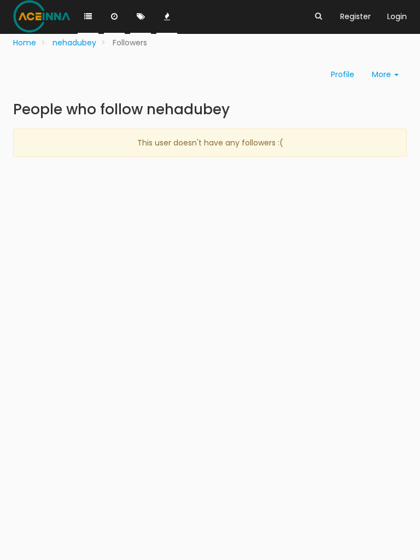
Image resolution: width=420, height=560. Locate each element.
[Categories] (88, 17)
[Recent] (114, 17)
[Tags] (140, 17)
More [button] (382, 74)
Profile (342, 74)
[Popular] (166, 17)
